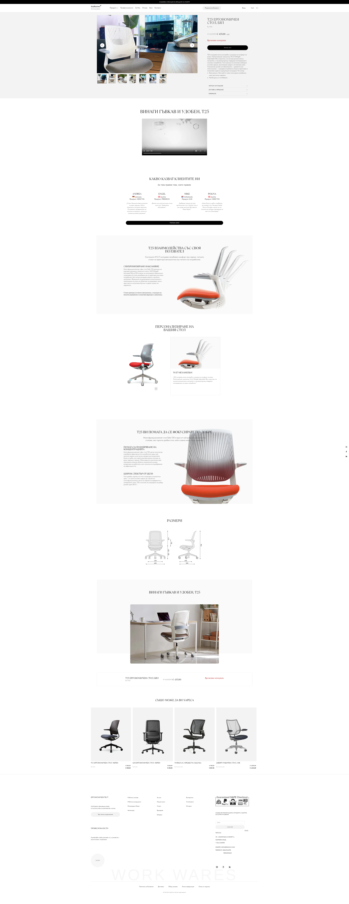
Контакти (158, 8)
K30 (190, 199)
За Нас (137, 8)
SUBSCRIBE (230, 827)
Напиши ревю (174, 223)
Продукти (113, 8)
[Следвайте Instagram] (346, 447)
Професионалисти (126, 8)
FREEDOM (166, 199)
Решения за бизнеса (212, 8)
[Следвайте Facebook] (346, 452)
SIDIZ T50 (140, 199)
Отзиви (144, 8)
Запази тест (227, 48)
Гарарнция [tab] (212, 93)
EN (257, 8)
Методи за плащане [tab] (216, 86)
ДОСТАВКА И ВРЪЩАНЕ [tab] (216, 90)
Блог (151, 8)
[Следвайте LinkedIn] (346, 456)
